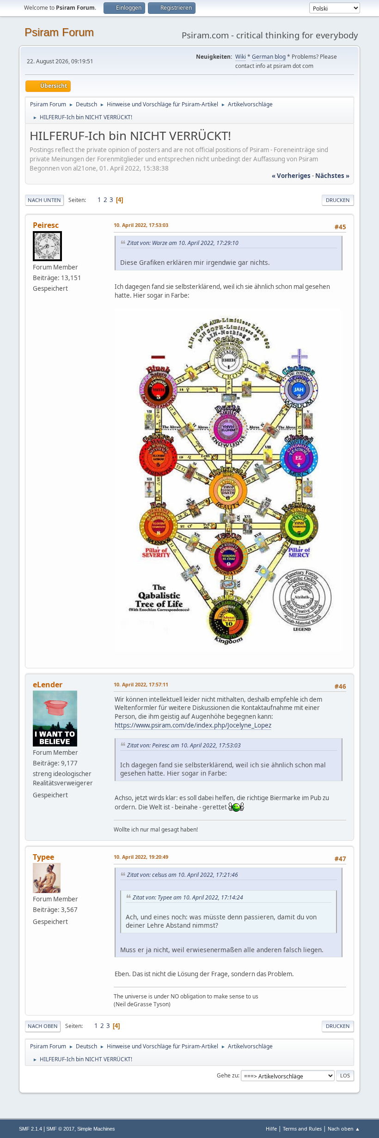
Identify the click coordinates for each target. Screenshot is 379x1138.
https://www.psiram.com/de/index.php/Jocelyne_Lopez (193, 725)
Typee (43, 857)
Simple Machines (96, 1129)
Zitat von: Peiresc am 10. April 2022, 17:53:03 (184, 745)
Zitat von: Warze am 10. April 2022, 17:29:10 (182, 243)
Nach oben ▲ (344, 1128)
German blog (269, 57)
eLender (47, 684)
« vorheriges (291, 175)
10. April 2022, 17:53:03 (141, 224)
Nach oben (43, 1025)
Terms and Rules (302, 1128)
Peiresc (46, 225)
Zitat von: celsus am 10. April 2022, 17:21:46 (182, 875)
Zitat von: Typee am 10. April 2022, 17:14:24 (188, 897)
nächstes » (332, 175)
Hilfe (271, 1128)
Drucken (338, 199)
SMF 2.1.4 (30, 1129)
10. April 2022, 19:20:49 (141, 856)
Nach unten (44, 199)
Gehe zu (227, 1075)
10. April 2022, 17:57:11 (141, 684)
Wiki (240, 57)
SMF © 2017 (60, 1129)
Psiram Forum (59, 32)
